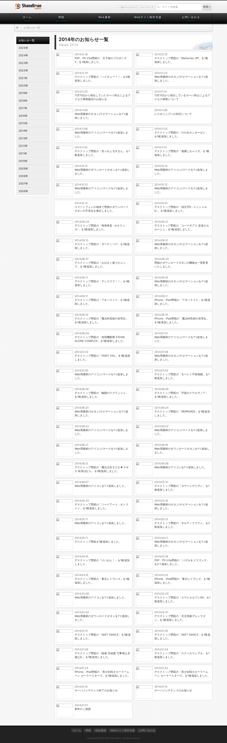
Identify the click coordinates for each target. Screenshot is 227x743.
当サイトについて (129, 7)
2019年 (23, 93)
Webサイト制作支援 (148, 17)
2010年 (23, 161)
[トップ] (17, 27)
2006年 (23, 191)
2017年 (23, 108)
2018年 (23, 100)
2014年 (23, 130)
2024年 (23, 55)
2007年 (23, 183)
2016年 (23, 115)
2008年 (23, 176)
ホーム (27, 17)
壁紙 (61, 17)
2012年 (23, 145)
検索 (205, 6)
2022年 (23, 70)
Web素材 (104, 17)
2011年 (23, 153)
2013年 (23, 138)
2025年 (23, 47)
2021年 (23, 78)
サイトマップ (147, 7)
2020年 (23, 85)
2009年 (23, 168)
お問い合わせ (191, 17)
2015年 (23, 123)
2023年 (23, 63)
